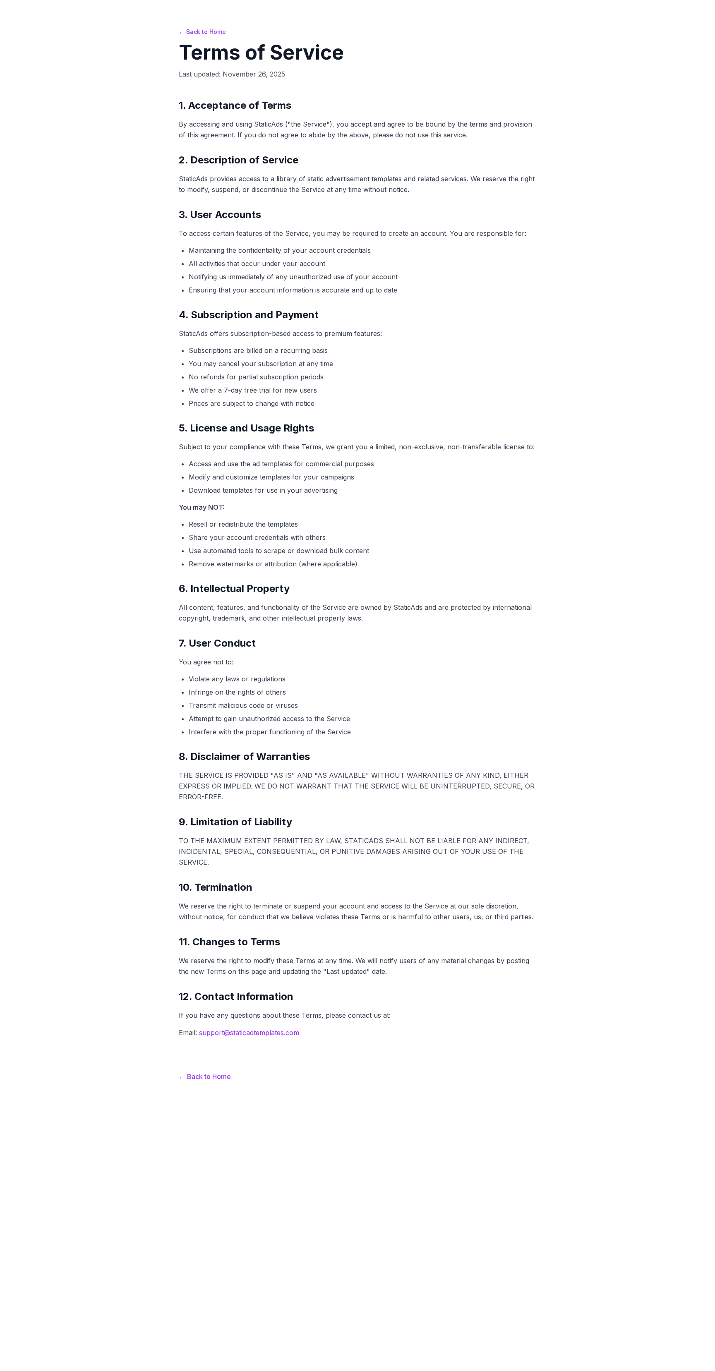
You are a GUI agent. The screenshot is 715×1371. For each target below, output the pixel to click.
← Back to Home (202, 31)
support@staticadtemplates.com (249, 1032)
